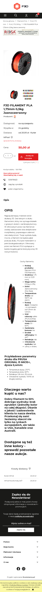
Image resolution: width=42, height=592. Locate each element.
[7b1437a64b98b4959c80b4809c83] (14, 95)
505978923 (12, 180)
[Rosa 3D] (21, 32)
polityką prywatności (24, 516)
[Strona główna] (21, 6)
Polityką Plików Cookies (19, 585)
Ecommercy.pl (29, 577)
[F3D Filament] (14, 116)
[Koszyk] (36, 15)
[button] (5, 15)
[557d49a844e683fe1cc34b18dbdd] (28, 95)
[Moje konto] (26, 15)
